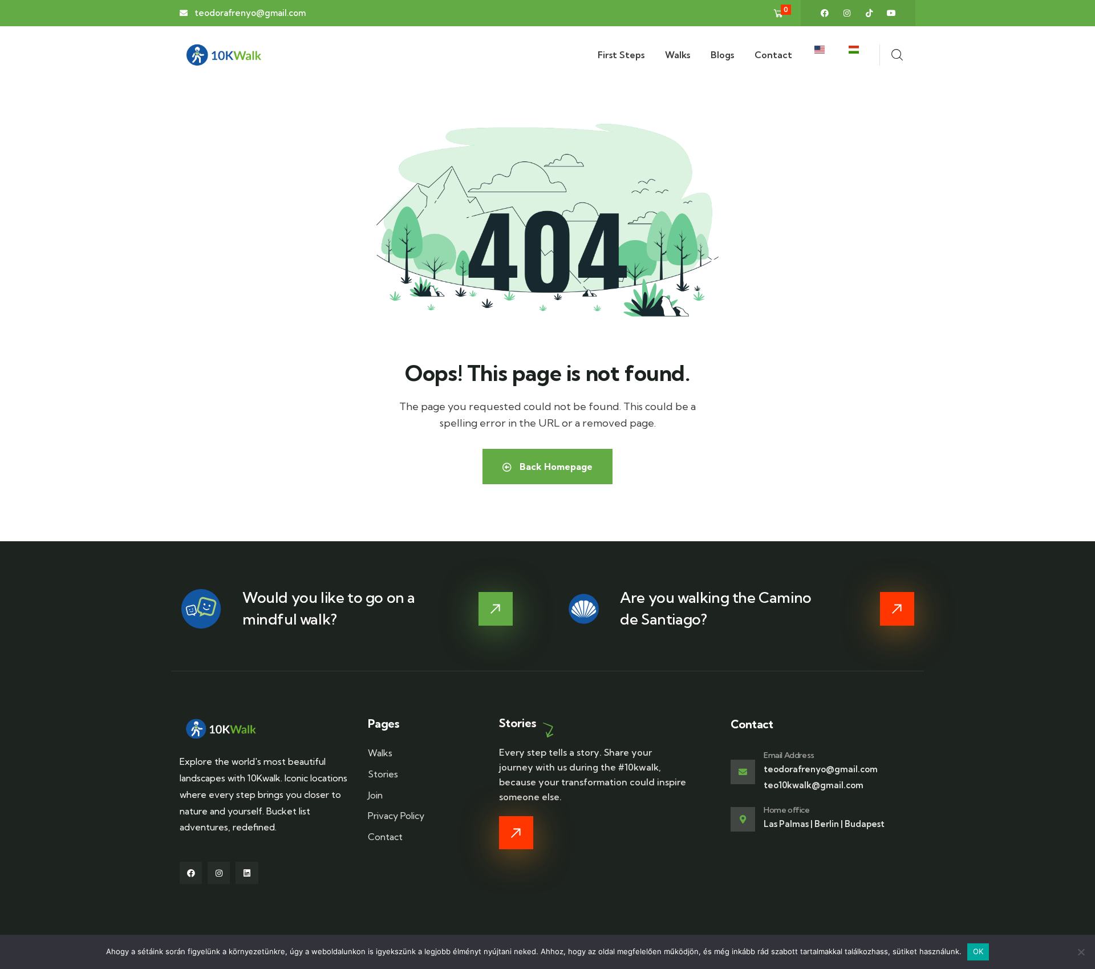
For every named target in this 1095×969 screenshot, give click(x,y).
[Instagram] (847, 13)
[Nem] (1080, 952)
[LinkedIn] (247, 873)
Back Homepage (555, 466)
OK (978, 951)
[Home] (224, 55)
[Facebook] (825, 13)
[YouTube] (891, 13)
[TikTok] (869, 13)
